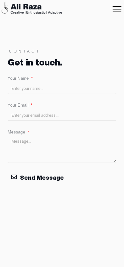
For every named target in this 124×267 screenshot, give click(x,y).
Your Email (19, 105)
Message (17, 132)
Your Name (19, 78)
